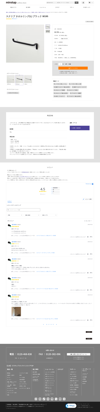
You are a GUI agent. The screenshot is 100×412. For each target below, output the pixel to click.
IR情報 (84, 379)
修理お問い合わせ (74, 380)
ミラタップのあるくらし (36, 377)
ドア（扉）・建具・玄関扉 (12, 385)
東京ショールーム (49, 374)
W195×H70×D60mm (13, 92)
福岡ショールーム (49, 385)
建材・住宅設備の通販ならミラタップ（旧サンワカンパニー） (18, 12)
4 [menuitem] (51, 324)
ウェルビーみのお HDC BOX (49, 394)
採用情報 (85, 381)
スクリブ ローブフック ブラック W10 (45, 252)
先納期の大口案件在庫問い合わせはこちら (68, 71)
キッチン (9, 379)
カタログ (57, 7)
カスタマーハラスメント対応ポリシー (16, 406)
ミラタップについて (85, 374)
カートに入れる (74, 68)
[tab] (87, 199)
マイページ (83, 2)
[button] (15, 235)
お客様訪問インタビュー (36, 380)
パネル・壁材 (22, 381)
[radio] (56, 188)
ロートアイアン (23, 384)
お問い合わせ (73, 378)
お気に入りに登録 (90, 21)
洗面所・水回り (35, 12)
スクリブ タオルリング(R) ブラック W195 (46, 271)
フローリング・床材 (12, 392)
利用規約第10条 (25, 172)
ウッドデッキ (10, 390)
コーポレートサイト (87, 370)
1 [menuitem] (46, 324)
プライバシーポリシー (39, 404)
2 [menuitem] (48, 324)
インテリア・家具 (23, 373)
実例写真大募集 (36, 374)
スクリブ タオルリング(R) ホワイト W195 (46, 235)
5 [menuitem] (53, 324)
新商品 (8, 373)
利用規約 (9, 404)
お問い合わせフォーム (80, 354)
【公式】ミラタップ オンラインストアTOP (19, 366)
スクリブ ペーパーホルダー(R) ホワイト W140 (47, 288)
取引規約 (15, 404)
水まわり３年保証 (74, 387)
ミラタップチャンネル (72, 392)
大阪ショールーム (49, 376)
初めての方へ (73, 374)
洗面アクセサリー (42, 12)
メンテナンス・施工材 (24, 388)
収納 (8, 395)
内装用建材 (22, 379)
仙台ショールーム (49, 378)
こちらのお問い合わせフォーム (25, 176)
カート (91, 2)
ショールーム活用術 (50, 372)
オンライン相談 (73, 395)
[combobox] (15, 215)
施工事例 (35, 372)
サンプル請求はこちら (78, 359)
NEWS (84, 383)
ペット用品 (22, 377)
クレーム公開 (73, 383)
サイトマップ (39, 406)
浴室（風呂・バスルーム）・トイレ (12, 382)
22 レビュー (14, 18)
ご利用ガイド (73, 372)
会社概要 (85, 377)
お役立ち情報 (73, 389)
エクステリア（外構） (12, 388)
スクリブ (48, 12)
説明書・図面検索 (76, 128)
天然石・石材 (22, 386)
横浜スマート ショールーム (48, 391)
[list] (51, 312)
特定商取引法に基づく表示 (26, 404)
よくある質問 (73, 376)
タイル (8, 377)
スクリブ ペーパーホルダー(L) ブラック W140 (47, 318)
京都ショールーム (49, 383)
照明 (20, 375)
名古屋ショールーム (50, 380)
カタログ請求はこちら (78, 357)
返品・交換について (73, 73)
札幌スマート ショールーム (48, 388)
